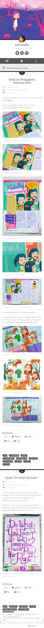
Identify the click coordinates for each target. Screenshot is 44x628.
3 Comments (9, 93)
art (5, 455)
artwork (13, 606)
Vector (6, 464)
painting (23, 606)
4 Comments (9, 488)
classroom (14, 455)
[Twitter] (17, 53)
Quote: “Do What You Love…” (22, 477)
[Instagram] (27, 53)
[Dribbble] (22, 53)
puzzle (18, 461)
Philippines (8, 461)
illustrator (22, 458)
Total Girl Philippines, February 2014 (22, 81)
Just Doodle (22, 45)
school (27, 461)
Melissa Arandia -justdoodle (16, 90)
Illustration (9, 458)
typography (24, 609)
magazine (33, 458)
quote (33, 606)
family (24, 455)
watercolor (8, 612)
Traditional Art (10, 609)
